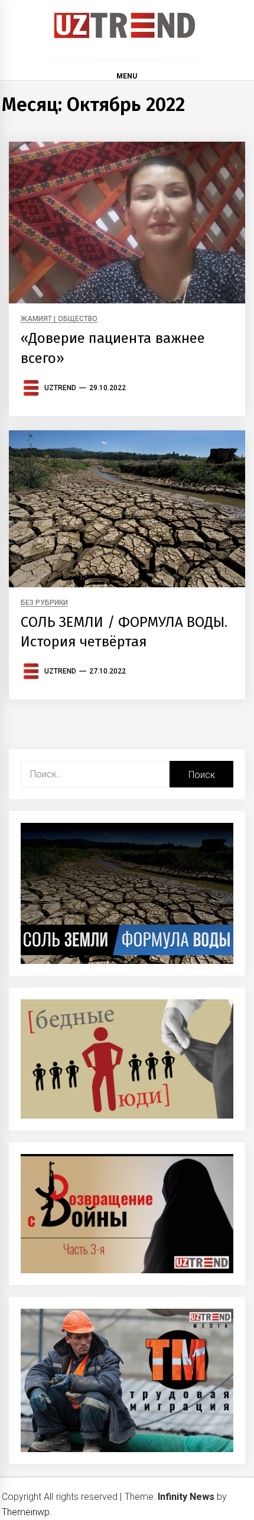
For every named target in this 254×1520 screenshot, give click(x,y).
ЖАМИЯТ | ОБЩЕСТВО (59, 319)
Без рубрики (44, 603)
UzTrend (60, 388)
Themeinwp (26, 1512)
